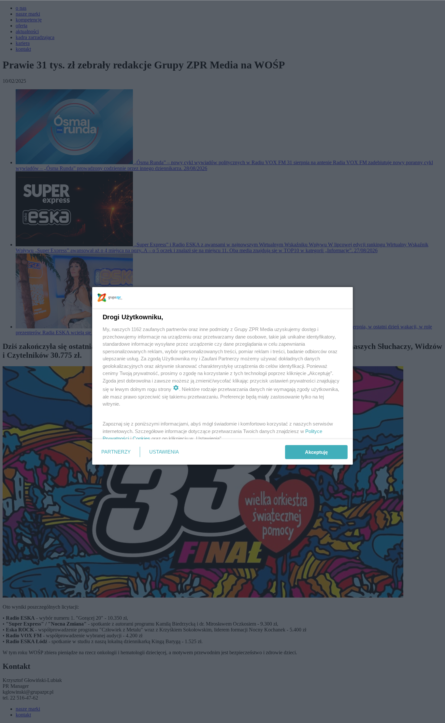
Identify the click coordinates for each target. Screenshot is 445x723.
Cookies (141, 438)
